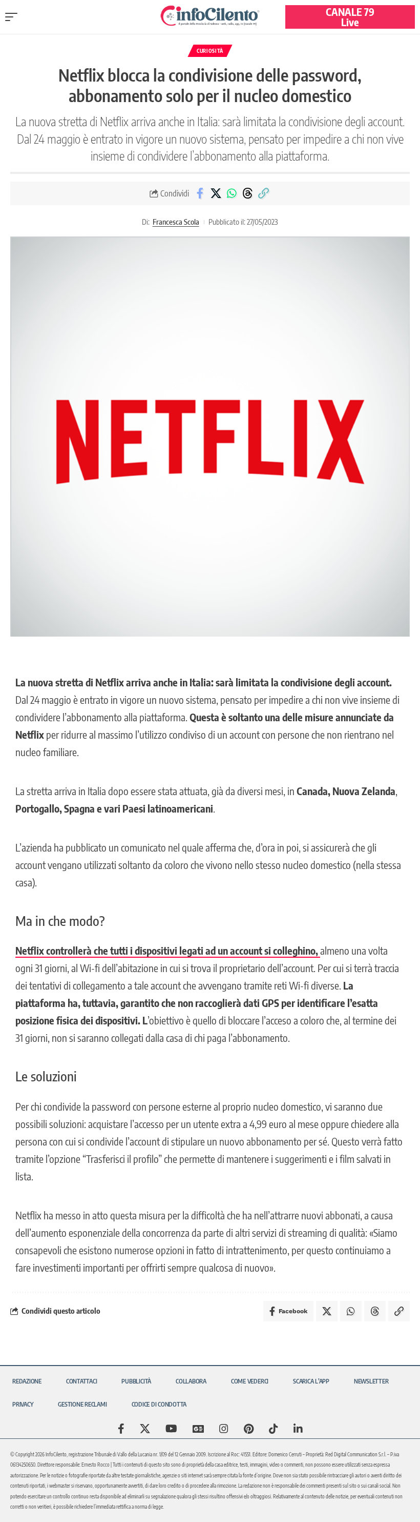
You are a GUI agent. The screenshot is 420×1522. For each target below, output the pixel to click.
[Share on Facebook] (200, 193)
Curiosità (210, 51)
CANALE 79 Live (350, 16)
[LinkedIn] (298, 1428)
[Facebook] (121, 1428)
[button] (14, 17)
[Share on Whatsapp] (231, 193)
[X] (145, 1428)
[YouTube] (171, 1428)
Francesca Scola (176, 221)
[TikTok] (273, 1428)
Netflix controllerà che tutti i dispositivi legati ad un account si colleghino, (167, 950)
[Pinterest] (248, 1428)
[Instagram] (224, 1428)
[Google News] (198, 1428)
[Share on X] (215, 193)
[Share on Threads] (247, 193)
